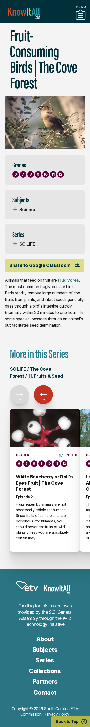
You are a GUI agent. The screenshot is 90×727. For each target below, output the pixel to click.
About (45, 639)
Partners (45, 27)
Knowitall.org (24, 13)
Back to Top (67, 721)
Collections (45, 20)
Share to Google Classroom (40, 265)
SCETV (27, 586)
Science (28, 209)
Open (15, 209)
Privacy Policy (57, 714)
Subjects (45, 649)
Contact (45, 692)
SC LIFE (27, 244)
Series (45, 660)
